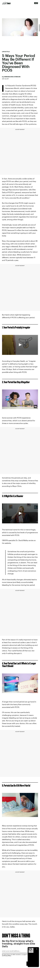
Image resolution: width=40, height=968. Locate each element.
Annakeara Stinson (12, 76)
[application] (20, 345)
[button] (20, 345)
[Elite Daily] (6, 3)
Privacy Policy (7, 955)
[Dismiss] (36, 949)
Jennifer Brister (39, 27)
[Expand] (30, 949)
